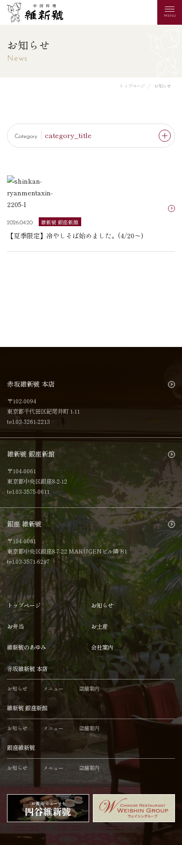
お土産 (99, 626)
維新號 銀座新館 (27, 708)
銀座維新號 (21, 747)
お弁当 (15, 626)
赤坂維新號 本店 (27, 669)
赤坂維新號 (35, 12)
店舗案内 (89, 688)
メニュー (53, 688)
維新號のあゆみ (26, 647)
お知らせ (102, 605)
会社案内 (102, 647)
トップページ (24, 605)
